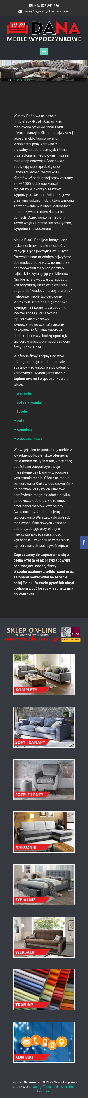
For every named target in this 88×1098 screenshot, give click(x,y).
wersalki (23, 393)
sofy (20, 402)
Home (10, 80)
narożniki (33, 402)
